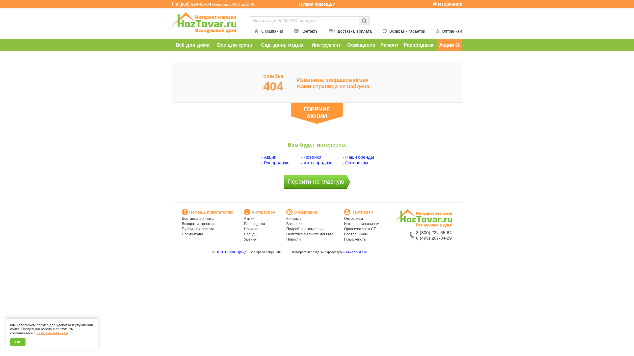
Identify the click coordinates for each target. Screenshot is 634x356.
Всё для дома (193, 45)
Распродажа (418, 45)
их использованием (52, 333)
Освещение (361, 45)
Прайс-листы (355, 239)
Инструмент (326, 45)
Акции (270, 157)
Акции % (449, 45)
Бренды (250, 234)
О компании (272, 31)
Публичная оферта (198, 229)
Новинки (312, 157)
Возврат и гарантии (407, 31)
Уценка (250, 239)
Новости (293, 239)
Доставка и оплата (355, 31)
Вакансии (294, 224)
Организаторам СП (360, 229)
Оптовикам (452, 31)
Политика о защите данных (309, 234)
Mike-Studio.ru (356, 252)
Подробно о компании (304, 229)
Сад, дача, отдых (282, 45)
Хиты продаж (317, 162)
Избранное (450, 4)
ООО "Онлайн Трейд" (231, 252)
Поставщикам (356, 234)
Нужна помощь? (317, 4)
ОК (18, 342)
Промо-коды (192, 234)
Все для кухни (234, 45)
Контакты (309, 31)
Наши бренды (359, 157)
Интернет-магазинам (361, 224)
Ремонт (389, 45)
